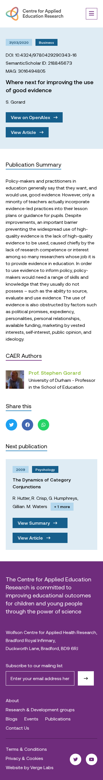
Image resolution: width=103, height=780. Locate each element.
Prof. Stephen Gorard (55, 373)
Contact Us (17, 727)
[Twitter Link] (75, 759)
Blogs (11, 718)
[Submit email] (86, 678)
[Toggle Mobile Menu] (91, 13)
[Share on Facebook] (27, 425)
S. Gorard (15, 101)
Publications (58, 718)
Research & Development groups (40, 709)
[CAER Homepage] (34, 14)
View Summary (34, 523)
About (12, 700)
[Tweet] (11, 425)
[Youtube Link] (91, 759)
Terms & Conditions (26, 749)
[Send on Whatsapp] (43, 425)
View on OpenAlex (31, 117)
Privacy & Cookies (24, 758)
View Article (24, 132)
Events (31, 718)
